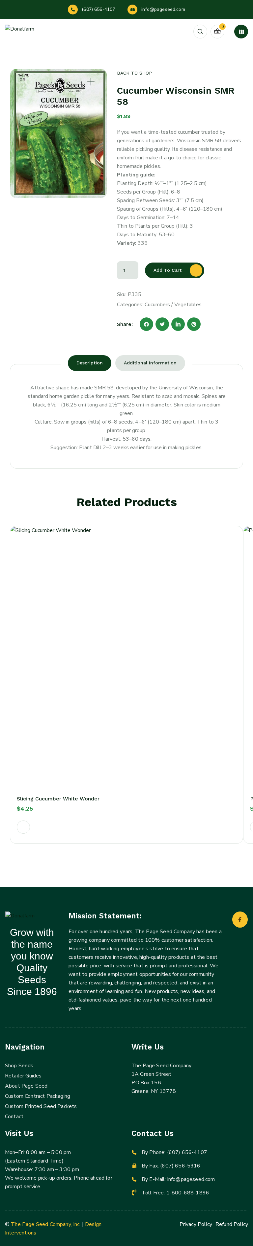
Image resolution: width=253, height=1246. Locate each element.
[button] (23, 827)
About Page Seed (26, 1086)
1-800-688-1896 (187, 1192)
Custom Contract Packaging (37, 1096)
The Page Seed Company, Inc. (45, 1224)
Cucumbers (157, 304)
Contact (14, 1116)
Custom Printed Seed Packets (41, 1106)
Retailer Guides (23, 1075)
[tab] (89, 363)
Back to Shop (134, 73)
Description (89, 362)
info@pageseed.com (163, 9)
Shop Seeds (19, 1065)
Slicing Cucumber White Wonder (58, 799)
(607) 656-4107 (98, 9)
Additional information (150, 362)
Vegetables (188, 304)
